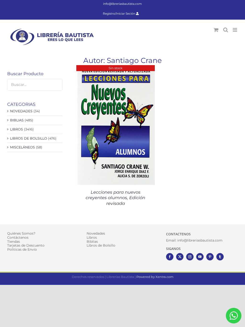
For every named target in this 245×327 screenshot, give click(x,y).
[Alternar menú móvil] (235, 29)
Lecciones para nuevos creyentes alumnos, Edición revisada (115, 198)
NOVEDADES (21, 111)
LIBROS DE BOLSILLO (28, 138)
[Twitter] (180, 256)
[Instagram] (190, 256)
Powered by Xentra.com (154, 277)
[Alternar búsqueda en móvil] (225, 29)
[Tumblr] (220, 256)
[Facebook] (169, 256)
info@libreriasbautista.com (122, 4)
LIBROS (16, 129)
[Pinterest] (210, 256)
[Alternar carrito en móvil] (216, 29)
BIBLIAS (17, 120)
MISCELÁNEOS (22, 147)
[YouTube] (200, 256)
